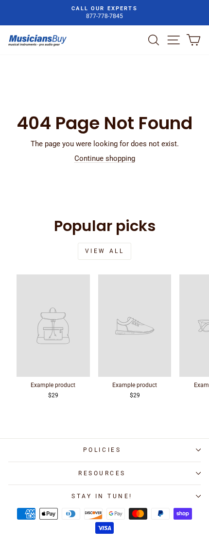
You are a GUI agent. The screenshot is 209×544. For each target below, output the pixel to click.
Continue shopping (104, 158)
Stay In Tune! (102, 496)
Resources (102, 473)
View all (104, 251)
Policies (102, 450)
